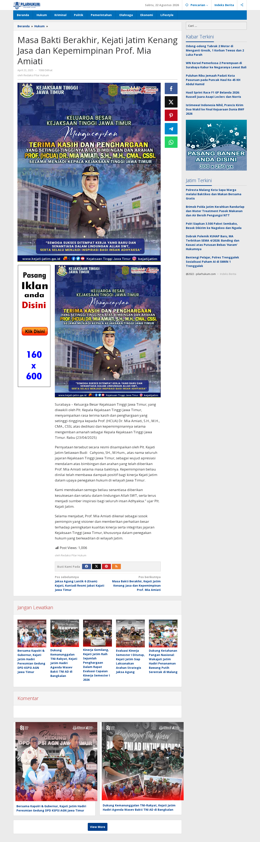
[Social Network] (242, 5)
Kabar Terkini (200, 36)
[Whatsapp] (171, 142)
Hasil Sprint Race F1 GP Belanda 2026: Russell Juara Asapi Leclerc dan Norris (213, 94)
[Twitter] (96, 566)
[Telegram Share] (171, 128)
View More (97, 827)
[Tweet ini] (171, 102)
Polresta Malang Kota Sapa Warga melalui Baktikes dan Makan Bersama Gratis (213, 194)
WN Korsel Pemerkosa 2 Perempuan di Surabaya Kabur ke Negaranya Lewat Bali (216, 65)
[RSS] (116, 566)
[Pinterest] (106, 566)
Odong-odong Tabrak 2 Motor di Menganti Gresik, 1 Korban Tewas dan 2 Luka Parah (215, 50)
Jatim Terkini (199, 180)
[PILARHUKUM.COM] (27, 5)
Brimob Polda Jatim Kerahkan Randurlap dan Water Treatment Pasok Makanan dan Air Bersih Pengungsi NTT (215, 211)
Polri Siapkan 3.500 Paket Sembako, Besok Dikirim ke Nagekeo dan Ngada (214, 226)
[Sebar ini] (171, 88)
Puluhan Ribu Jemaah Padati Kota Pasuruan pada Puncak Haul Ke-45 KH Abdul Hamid (213, 80)
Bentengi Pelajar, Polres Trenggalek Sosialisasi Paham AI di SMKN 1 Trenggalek (212, 262)
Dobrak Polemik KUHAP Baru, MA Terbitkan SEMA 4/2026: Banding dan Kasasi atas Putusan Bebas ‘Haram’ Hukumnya (212, 242)
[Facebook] (86, 566)
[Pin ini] (171, 115)
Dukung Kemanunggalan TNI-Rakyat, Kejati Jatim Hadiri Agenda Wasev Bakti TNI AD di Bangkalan (63, 663)
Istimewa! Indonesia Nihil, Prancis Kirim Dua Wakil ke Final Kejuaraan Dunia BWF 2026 (215, 109)
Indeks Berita (228, 274)
